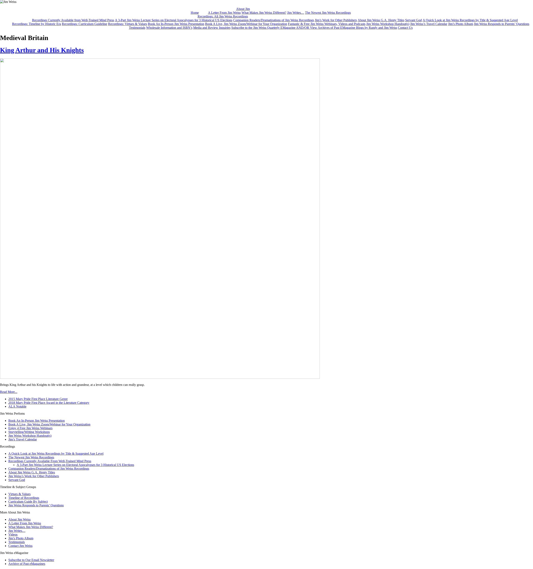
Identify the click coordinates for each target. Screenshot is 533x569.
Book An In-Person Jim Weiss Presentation (176, 24)
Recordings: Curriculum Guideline (84, 24)
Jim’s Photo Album (460, 24)
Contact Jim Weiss (20, 546)
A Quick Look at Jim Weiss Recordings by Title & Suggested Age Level (470, 20)
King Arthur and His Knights (42, 50)
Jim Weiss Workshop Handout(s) (387, 24)
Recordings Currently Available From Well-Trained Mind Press (49, 461)
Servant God (413, 20)
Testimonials (137, 27)
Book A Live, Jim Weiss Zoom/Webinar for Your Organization (246, 24)
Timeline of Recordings (23, 498)
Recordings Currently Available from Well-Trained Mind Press (73, 20)
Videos (12, 534)
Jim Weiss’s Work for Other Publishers (33, 476)
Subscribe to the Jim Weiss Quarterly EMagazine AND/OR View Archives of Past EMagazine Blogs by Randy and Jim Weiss (314, 27)
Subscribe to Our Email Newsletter (31, 560)
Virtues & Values (19, 494)
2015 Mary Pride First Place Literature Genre (38, 399)
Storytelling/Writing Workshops (29, 432)
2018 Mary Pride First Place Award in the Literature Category (48, 402)
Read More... (8, 392)
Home (195, 12)
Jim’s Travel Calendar (22, 439)
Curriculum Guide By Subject (28, 501)
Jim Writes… (295, 12)
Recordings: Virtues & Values (127, 24)
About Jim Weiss (19, 519)
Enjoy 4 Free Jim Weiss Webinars (30, 428)
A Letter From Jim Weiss (224, 12)
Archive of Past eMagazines (26, 563)
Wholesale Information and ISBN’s (169, 27)
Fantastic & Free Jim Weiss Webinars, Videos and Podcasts (326, 24)
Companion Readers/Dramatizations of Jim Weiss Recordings (273, 20)
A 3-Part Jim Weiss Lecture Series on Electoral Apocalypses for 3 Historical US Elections (173, 20)
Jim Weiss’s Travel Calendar (428, 24)
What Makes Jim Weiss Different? (264, 12)
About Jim (243, 9)
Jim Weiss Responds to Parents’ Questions (501, 24)
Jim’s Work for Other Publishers (336, 20)
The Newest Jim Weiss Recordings (328, 12)
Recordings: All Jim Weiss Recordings (223, 16)
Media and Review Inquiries (211, 27)
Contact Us (405, 27)
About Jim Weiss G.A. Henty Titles (381, 20)
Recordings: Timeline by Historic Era (36, 24)
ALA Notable (17, 406)
